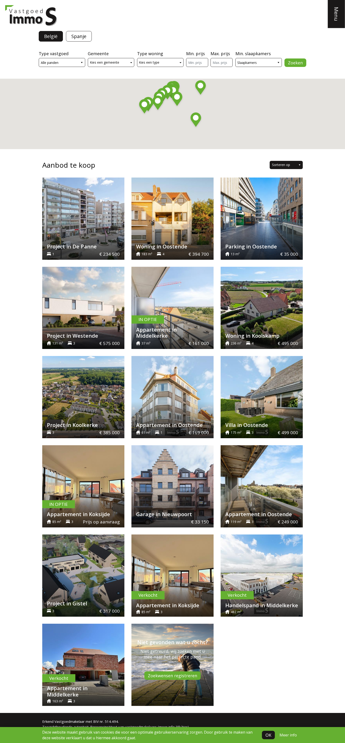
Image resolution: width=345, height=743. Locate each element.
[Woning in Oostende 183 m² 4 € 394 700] (172, 218)
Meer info (288, 735)
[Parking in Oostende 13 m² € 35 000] (262, 218)
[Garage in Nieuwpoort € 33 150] (172, 486)
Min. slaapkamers (253, 53)
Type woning (150, 53)
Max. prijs (220, 53)
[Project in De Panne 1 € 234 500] (83, 218)
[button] (144, 107)
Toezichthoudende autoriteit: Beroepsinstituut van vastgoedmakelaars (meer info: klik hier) (115, 726)
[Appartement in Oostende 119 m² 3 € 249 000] (262, 486)
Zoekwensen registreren (172, 675)
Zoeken (295, 63)
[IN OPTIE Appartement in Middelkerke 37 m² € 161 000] (172, 307)
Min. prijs (195, 53)
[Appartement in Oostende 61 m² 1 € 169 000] (172, 396)
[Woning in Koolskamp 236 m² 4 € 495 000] (262, 307)
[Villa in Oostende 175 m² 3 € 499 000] (262, 396)
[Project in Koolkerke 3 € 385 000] (83, 396)
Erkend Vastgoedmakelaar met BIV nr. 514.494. (80, 721)
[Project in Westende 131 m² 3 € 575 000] (83, 307)
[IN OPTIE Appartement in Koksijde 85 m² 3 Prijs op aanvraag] (83, 486)
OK (268, 735)
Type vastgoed (54, 53)
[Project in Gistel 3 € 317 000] (83, 575)
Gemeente (98, 53)
